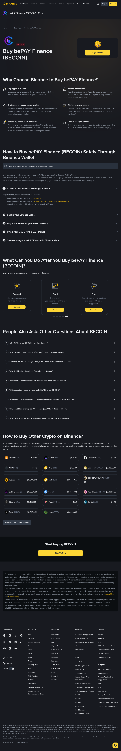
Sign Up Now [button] (60, 553)
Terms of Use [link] (109, 594)
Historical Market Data (106, 650)
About (30, 634)
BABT (53, 672)
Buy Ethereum (80, 710)
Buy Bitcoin (79, 695)
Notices (31, 680)
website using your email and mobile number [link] (50, 201)
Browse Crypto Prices (82, 666)
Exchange (55, 634)
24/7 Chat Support (104, 669)
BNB (99, 642)
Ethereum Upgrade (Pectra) (85, 691)
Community (32, 672)
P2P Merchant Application (84, 634)
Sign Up (113, 4)
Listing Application (81, 638)
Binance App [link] (37, 198)
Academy (54, 653)
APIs (99, 687)
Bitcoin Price (79, 669)
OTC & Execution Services (107, 646)
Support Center (103, 673)
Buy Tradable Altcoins (82, 714)
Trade (55, 310)
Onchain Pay (79, 650)
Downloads (32, 683)
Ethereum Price (80, 673)
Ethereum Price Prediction (84, 687)
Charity (53, 680)
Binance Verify (103, 691)
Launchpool (55, 661)
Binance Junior (56, 650)
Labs (76, 646)
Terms (30, 657)
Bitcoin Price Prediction (83, 683)
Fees (100, 683)
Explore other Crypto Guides (17, 522)
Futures (51, 4)
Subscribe (93, 310)
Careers (31, 638)
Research (54, 676)
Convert (17, 307)
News (30, 646)
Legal (30, 653)
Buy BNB (78, 699)
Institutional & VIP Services (84, 642)
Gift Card (54, 657)
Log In (104, 4)
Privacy (30, 661)
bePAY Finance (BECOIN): (23, 13)
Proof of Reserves (104, 657)
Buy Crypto (24, 4)
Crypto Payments (57, 646)
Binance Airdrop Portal (106, 699)
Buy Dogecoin (80, 706)
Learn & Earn (79, 662)
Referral (101, 638)
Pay (52, 642)
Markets (34, 4)
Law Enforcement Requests (108, 702)
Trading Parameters (105, 695)
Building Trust (33, 665)
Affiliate (100, 634)
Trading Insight (103, 653)
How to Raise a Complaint (107, 706)
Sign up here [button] (97, 52)
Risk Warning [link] (13, 597)
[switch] (11, 668)
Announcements (34, 642)
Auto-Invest (55, 665)
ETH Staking (55, 668)
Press (30, 650)
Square (69, 4)
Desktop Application (35, 687)
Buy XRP (78, 702)
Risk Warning (33, 676)
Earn (60, 4)
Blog (29, 668)
